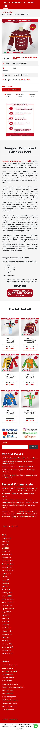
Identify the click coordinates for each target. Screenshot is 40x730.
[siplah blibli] (10, 436)
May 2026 (5, 545)
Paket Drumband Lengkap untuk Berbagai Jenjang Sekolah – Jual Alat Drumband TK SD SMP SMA (20, 502)
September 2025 (8, 570)
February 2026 (7, 554)
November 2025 (7, 564)
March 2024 (6, 628)
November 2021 (7, 647)
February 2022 (7, 644)
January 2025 (7, 596)
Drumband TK (7, 681)
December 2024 (7, 599)
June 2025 (5, 580)
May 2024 (5, 621)
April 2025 (5, 586)
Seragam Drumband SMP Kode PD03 (25, 58)
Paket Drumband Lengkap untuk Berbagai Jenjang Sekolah (19, 493)
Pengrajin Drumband (9, 703)
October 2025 (7, 567)
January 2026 (7, 558)
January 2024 (7, 634)
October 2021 (6, 650)
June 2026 (5, 542)
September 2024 (8, 609)
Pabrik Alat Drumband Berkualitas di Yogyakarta (19, 458)
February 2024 (7, 631)
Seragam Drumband (9, 706)
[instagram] (30, 429)
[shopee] (30, 436)
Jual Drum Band (7, 690)
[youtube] (10, 433)
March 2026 (6, 551)
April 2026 (5, 548)
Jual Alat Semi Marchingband (12, 687)
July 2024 (5, 615)
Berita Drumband (8, 678)
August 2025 (6, 574)
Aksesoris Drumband (9, 665)
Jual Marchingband (9, 697)
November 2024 (7, 602)
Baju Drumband (7, 674)
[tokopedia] (30, 433)
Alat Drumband (7, 668)
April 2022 (5, 637)
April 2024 (5, 625)
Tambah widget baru (10, 526)
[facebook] (10, 429)
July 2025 (5, 577)
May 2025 (5, 583)
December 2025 (7, 561)
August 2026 (6, 538)
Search (4, 443)
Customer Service (11, 89)
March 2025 (6, 590)
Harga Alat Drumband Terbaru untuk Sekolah (18, 466)
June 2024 (5, 618)
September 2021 (7, 653)
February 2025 (7, 593)
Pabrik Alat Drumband (10, 700)
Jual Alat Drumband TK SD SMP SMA (18, 2)
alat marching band (9, 671)
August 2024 (6, 612)
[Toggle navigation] (5, 6)
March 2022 (6, 641)
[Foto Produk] (20, 37)
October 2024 (7, 606)
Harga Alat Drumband (10, 684)
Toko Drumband (8, 710)
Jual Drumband (7, 694)
